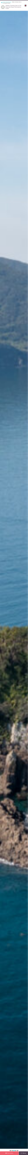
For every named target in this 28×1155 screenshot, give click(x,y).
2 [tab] (12, 1150)
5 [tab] (17, 1150)
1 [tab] (10, 1150)
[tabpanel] (14, 580)
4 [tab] (15, 1150)
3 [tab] (14, 1150)
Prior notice (10, 1153)
